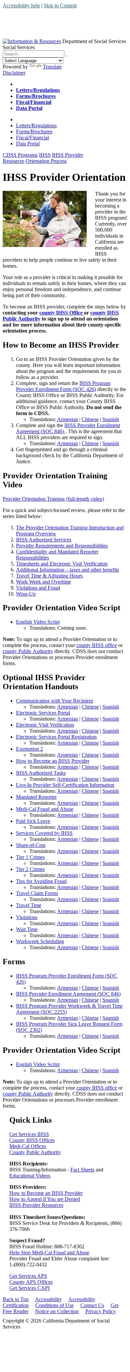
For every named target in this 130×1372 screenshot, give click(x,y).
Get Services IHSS (29, 1134)
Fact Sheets (82, 1169)
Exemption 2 (29, 749)
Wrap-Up (26, 594)
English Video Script (38, 622)
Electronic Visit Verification (45, 725)
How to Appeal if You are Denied (44, 1199)
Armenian (67, 419)
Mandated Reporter (36, 797)
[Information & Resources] (32, 41)
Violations (26, 917)
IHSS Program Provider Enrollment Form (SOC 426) (63, 386)
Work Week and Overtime (43, 582)
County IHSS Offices (32, 1140)
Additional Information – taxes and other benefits (67, 570)
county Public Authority (28, 651)
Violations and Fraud (38, 588)
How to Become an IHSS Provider (52, 761)
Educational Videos (29, 1175)
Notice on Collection (57, 1311)
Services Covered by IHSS (44, 833)
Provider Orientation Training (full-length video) (53, 499)
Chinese (90, 419)
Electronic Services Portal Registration (56, 737)
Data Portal (28, 143)
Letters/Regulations (36, 125)
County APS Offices (31, 1282)
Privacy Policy (100, 1311)
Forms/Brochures (34, 131)
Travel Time (28, 905)
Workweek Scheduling (40, 941)
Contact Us (92, 1305)
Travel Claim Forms (37, 893)
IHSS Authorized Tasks (41, 773)
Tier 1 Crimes (30, 857)
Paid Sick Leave (33, 821)
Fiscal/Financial (32, 137)
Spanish (110, 419)
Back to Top (16, 1299)
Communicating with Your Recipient (54, 701)
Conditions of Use (54, 1305)
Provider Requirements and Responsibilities (62, 545)
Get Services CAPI (29, 1288)
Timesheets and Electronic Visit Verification (62, 564)
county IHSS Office (61, 313)
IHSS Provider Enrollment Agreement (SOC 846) (68, 994)
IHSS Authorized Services (43, 539)
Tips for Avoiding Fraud (41, 881)
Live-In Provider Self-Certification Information (65, 785)
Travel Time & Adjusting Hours (49, 576)
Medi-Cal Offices (27, 1146)
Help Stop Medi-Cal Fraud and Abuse (49, 1252)
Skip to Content (60, 5)
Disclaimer (14, 73)
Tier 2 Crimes (30, 869)
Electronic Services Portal (43, 713)
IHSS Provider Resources (36, 1205)
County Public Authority (35, 1152)
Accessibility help (21, 5)
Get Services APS (28, 1276)
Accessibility (48, 1299)
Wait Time (27, 929)
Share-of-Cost (30, 845)
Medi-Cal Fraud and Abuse (44, 809)
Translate (52, 67)
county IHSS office (96, 645)
